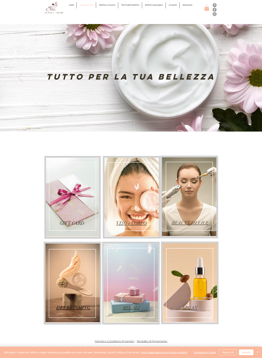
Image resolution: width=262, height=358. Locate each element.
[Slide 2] (131, 122)
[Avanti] (242, 77)
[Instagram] (215, 14)
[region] (72, 197)
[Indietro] (20, 77)
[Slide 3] (134, 122)
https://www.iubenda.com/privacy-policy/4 (164, 352)
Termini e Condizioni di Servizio (114, 341)
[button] (206, 8)
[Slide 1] (127, 122)
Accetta (246, 352)
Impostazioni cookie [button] (205, 352)
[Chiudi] (258, 352)
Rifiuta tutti (228, 352)
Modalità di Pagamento (152, 341)
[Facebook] (215, 10)
